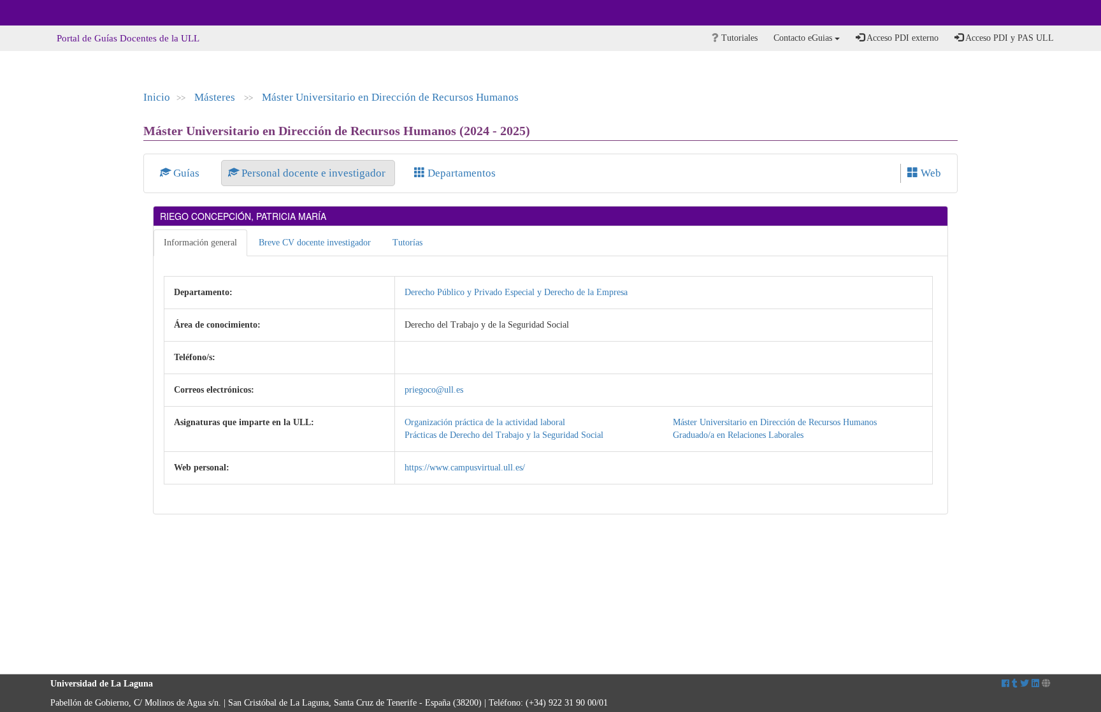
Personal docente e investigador (313, 173)
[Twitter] (1024, 683)
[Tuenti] (1015, 683)
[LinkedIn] (1035, 683)
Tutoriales (738, 38)
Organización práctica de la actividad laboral (485, 422)
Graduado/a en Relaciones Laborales (738, 435)
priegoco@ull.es (434, 390)
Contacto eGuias (804, 38)
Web (929, 173)
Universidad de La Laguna (85, 12)
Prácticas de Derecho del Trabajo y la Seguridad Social (504, 435)
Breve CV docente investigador (315, 242)
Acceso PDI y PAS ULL (1008, 38)
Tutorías (407, 242)
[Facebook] (1005, 683)
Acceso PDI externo (902, 38)
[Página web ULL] (1046, 683)
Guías (186, 173)
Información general (200, 242)
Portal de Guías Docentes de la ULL (128, 38)
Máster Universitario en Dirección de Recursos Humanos (390, 97)
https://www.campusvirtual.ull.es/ (465, 467)
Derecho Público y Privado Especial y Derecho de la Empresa (516, 292)
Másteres (216, 97)
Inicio (156, 97)
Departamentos (460, 173)
